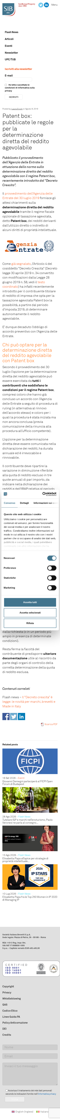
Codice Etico (9, 1010)
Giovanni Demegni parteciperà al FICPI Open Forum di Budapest (27, 783)
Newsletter (11, 52)
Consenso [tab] (9, 503)
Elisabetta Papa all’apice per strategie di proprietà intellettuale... (25, 860)
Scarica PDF (51, 724)
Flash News (11, 32)
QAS (4, 1004)
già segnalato (21, 264)
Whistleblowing (11, 998)
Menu (54, 4)
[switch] (51, 568)
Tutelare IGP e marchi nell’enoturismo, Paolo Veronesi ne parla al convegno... (27, 821)
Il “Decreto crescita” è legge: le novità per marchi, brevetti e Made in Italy (28, 701)
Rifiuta (30, 623)
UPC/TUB (10, 59)
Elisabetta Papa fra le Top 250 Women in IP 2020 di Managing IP (29, 898)
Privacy (6, 992)
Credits (6, 1034)
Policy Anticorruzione (15, 1022)
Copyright (8, 986)
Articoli (9, 39)
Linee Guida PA (11, 1016)
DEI (4, 1028)
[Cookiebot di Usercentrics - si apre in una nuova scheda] (42, 494)
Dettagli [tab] (24, 503)
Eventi (8, 45)
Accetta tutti (30, 602)
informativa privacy (47, 1094)
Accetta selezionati (30, 612)
